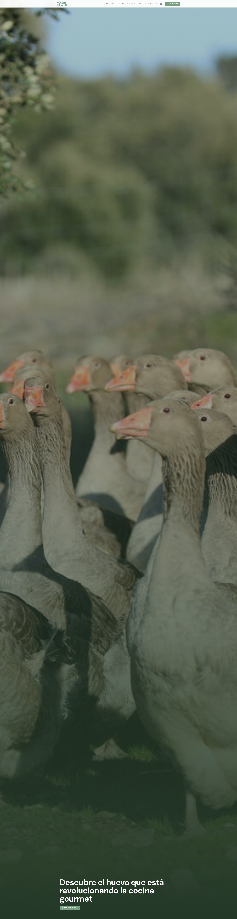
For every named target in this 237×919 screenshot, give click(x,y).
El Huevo (120, 4)
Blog (140, 4)
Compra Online (172, 4)
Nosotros (148, 4)
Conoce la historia (89, 908)
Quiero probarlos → (69, 908)
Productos (109, 4)
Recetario (131, 4)
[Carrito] (161, 4)
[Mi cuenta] (156, 4)
